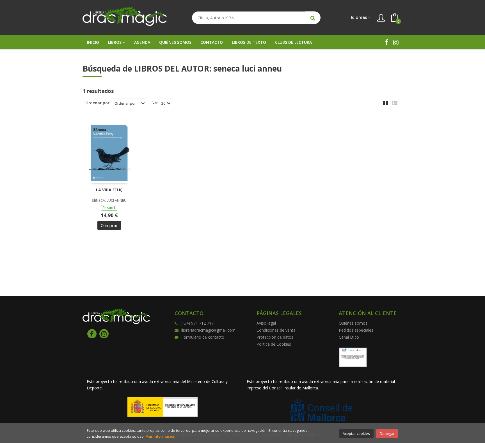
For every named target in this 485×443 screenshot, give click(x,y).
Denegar (387, 433)
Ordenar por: (98, 103)
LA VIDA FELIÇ (109, 189)
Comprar (109, 225)
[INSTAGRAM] (396, 42)
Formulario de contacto (202, 337)
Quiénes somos (353, 323)
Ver (155, 103)
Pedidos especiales (356, 330)
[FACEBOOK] (386, 42)
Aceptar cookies (356, 433)
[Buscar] (313, 18)
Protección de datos (275, 337)
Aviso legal (266, 323)
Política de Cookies (274, 344)
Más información (160, 436)
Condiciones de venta (276, 330)
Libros (115, 42)
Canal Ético (349, 337)
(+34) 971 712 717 (197, 323)
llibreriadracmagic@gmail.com (208, 330)
